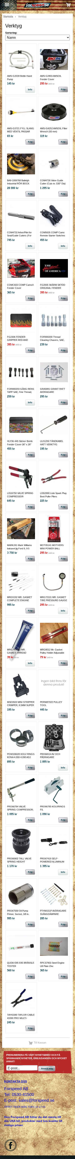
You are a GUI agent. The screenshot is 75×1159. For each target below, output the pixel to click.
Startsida (8, 16)
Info (30, 89)
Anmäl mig (47, 1068)
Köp (63, 89)
